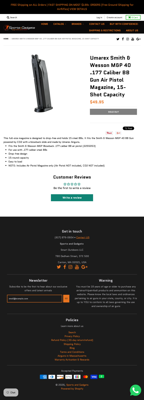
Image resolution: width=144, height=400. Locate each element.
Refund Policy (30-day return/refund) (72, 340)
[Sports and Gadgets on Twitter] (117, 39)
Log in (99, 17)
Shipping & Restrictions (105, 30)
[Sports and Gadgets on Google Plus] (138, 39)
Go (66, 298)
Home (44, 24)
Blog (72, 348)
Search (72, 332)
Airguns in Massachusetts (72, 356)
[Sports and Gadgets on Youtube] (132, 39)
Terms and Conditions (72, 352)
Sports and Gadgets (77, 385)
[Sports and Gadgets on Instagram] (127, 39)
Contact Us (96, 24)
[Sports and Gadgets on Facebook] (123, 39)
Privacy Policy (72, 336)
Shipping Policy (72, 344)
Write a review (72, 198)
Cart (135, 17)
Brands (76, 24)
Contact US (82, 237)
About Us (132, 30)
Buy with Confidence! (124, 24)
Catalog (58, 24)
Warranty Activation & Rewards (72, 359)
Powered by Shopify (72, 388)
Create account (114, 17)
